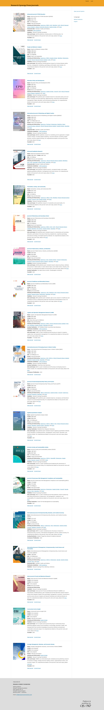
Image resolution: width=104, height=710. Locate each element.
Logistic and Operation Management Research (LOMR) (40, 312)
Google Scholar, (50, 91)
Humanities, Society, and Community (36, 186)
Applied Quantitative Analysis (34, 412)
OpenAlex (48, 162)
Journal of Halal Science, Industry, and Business (38, 248)
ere (31, 436)
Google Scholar (53, 27)
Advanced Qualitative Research (34, 151)
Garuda (33, 460)
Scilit (59, 25)
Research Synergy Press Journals (24, 5)
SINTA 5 (48, 423)
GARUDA (34, 527)
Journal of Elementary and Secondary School (38, 216)
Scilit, (49, 59)
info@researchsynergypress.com (24, 694)
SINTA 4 (51, 358)
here (61, 35)
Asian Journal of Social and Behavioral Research (38, 576)
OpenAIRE (35, 162)
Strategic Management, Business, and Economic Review (40, 644)
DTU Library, (40, 228)
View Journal (30, 40)
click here (29, 664)
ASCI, (33, 561)
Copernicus (43, 25)
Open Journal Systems (79, 11)
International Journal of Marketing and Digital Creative (40, 113)
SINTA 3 (42, 525)
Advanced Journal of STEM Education (36, 14)
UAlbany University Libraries (42, 27)
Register (87, 1)
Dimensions (65, 58)
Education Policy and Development (35, 80)
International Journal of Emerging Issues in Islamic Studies (41, 347)
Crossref (29, 59)
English (75, 21)
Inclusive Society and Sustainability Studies (37, 447)
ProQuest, (48, 124)
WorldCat (55, 25)
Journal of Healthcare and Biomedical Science (38, 281)
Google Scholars (39, 325)
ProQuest (29, 394)
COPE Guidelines (37, 30)
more (60, 27)
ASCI (51, 25)
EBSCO (47, 25)
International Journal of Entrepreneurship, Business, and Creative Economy (45, 512)
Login (92, 1)
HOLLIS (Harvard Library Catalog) (39, 59)
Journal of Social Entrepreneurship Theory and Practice (40, 381)
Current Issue (37, 40)
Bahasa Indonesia (78, 19)
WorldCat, (37, 93)
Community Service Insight (34, 609)
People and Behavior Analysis (34, 47)
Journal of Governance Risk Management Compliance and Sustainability (44, 478)
